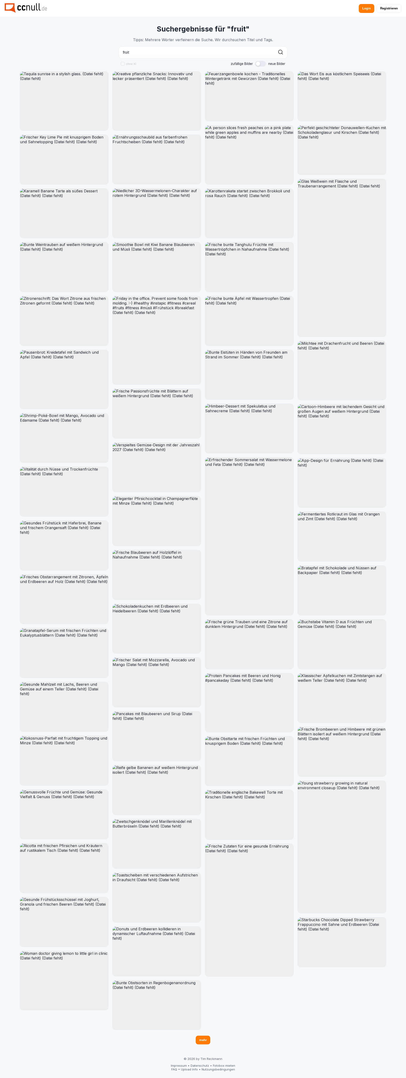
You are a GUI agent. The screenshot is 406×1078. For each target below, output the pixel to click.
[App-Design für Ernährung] (342, 483)
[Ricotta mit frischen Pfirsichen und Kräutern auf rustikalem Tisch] (64, 868)
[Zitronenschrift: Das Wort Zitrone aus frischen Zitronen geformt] (64, 321)
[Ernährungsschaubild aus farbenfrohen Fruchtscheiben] (157, 159)
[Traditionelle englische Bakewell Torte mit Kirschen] (249, 815)
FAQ (174, 1069)
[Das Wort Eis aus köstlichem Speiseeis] (342, 96)
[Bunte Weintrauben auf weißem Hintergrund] (64, 267)
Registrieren (389, 8)
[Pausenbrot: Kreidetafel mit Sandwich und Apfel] (64, 379)
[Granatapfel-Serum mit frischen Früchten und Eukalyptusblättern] (64, 653)
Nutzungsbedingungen (218, 1069)
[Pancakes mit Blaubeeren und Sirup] (157, 736)
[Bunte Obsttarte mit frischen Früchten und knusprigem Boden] (249, 761)
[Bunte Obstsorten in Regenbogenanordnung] (157, 1005)
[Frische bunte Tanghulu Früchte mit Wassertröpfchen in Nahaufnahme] (249, 267)
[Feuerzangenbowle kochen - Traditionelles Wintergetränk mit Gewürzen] (249, 96)
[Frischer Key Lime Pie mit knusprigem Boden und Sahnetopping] (64, 159)
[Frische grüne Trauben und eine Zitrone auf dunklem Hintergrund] (249, 644)
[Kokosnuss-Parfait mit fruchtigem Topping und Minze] (64, 760)
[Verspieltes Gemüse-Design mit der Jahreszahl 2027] (157, 467)
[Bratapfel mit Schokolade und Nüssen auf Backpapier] (342, 590)
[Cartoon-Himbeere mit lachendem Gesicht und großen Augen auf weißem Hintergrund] (342, 429)
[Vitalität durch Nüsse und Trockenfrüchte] (64, 491)
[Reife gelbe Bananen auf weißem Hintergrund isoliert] (157, 790)
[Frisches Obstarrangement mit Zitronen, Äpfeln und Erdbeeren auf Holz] (64, 599)
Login (366, 8)
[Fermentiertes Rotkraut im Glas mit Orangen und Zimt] (342, 536)
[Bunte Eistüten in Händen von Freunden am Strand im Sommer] (249, 375)
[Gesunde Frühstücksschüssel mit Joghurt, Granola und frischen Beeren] (64, 922)
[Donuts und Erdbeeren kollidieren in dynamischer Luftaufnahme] (157, 951)
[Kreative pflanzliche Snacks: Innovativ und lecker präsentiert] (157, 101)
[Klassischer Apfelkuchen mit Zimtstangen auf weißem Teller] (342, 698)
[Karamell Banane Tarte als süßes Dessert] (64, 213)
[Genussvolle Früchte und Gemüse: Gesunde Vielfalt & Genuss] (64, 814)
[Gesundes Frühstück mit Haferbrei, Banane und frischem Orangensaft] (64, 545)
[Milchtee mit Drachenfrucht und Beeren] (342, 370)
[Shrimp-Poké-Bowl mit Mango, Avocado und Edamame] (64, 438)
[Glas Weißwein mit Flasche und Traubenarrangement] (342, 258)
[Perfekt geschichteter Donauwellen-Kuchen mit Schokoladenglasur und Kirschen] (342, 150)
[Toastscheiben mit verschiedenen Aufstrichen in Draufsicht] (157, 897)
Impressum (179, 1065)
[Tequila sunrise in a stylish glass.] (64, 101)
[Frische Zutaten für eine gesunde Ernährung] (249, 910)
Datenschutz (200, 1065)
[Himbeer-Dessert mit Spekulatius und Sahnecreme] (249, 428)
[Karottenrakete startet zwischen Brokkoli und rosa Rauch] (249, 213)
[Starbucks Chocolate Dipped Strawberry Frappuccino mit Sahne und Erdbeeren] (342, 942)
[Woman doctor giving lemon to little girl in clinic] (64, 980)
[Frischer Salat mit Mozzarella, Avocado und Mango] (157, 682)
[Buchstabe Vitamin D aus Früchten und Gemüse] (342, 644)
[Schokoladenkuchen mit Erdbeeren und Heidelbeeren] (157, 629)
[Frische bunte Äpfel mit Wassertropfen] (249, 321)
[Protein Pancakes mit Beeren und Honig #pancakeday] (249, 702)
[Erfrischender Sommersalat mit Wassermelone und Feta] (249, 536)
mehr (203, 1040)
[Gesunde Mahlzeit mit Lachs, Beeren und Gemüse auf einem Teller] (64, 707)
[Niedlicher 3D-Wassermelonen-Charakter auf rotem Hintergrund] (157, 213)
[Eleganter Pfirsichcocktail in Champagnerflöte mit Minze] (157, 521)
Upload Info (189, 1069)
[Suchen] (280, 52)
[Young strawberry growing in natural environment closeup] (342, 847)
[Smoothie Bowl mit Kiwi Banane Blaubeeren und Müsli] (157, 267)
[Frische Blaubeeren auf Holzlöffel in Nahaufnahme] (157, 575)
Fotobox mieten (224, 1065)
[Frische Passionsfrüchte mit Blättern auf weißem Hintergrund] (157, 413)
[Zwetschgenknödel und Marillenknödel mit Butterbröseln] (157, 844)
